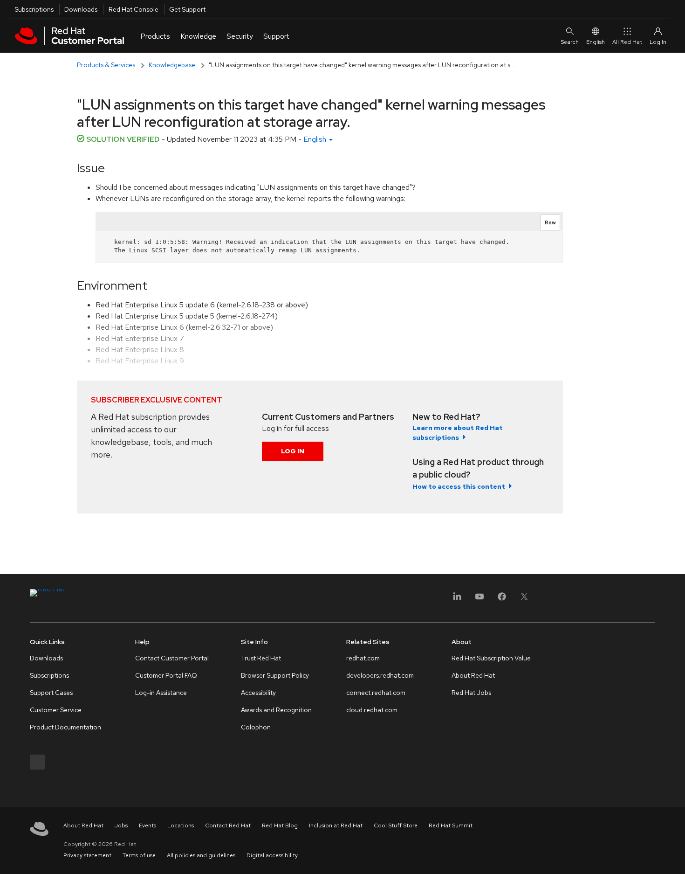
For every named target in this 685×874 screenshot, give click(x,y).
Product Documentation (65, 727)
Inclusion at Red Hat (336, 825)
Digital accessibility (272, 855)
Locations (180, 825)
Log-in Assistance (161, 692)
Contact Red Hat (228, 825)
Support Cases (51, 692)
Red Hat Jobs (471, 692)
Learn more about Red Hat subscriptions (457, 432)
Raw (550, 222)
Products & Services (106, 65)
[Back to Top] (674, 856)
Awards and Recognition (276, 710)
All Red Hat (627, 42)
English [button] (315, 139)
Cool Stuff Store (396, 825)
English (595, 42)
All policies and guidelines (201, 855)
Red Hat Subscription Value (491, 658)
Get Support (187, 9)
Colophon (256, 727)
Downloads (80, 9)
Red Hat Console (133, 9)
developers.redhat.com (380, 675)
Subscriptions (34, 9)
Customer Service (56, 710)
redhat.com (363, 658)
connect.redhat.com (375, 692)
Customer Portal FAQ (166, 675)
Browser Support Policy (275, 675)
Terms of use (139, 855)
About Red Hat (473, 675)
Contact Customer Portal (172, 658)
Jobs (121, 825)
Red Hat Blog (280, 825)
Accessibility (258, 692)
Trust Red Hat (261, 658)
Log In (292, 451)
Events (147, 825)
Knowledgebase (172, 65)
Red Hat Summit (451, 825)
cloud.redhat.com (371, 710)
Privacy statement (87, 855)
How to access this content (458, 486)
